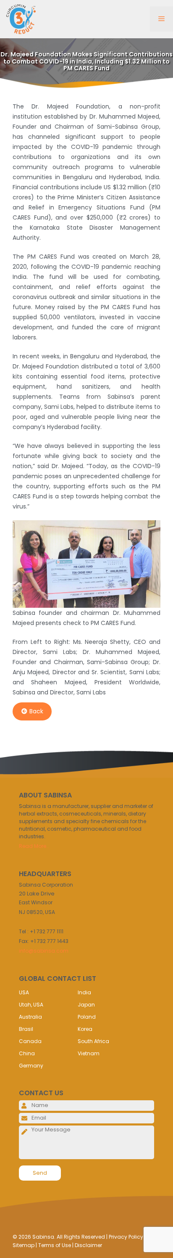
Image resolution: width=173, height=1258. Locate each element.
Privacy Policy (126, 1236)
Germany (31, 1065)
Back (36, 711)
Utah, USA (31, 1004)
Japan (86, 1004)
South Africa (93, 1041)
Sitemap (23, 1245)
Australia (30, 1016)
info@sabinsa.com (43, 950)
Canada (30, 1041)
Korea (85, 1029)
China (27, 1053)
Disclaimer (88, 1245)
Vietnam (89, 1053)
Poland (87, 1016)
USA (24, 992)
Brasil (26, 1029)
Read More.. (34, 846)
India (84, 992)
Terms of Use (54, 1245)
